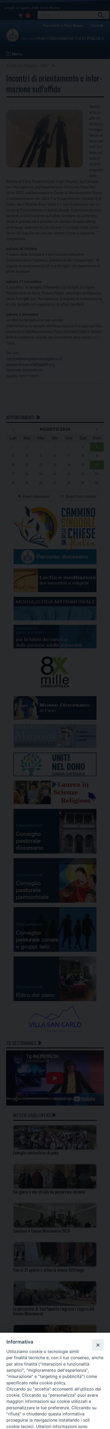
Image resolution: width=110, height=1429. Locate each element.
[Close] (97, 1344)
